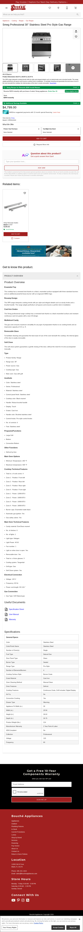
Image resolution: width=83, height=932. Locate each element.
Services (14, 840)
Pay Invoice (21, 2)
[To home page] (18, 8)
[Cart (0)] (75, 7)
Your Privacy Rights (9, 927)
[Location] (58, 7)
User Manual (14, 614)
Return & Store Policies (19, 854)
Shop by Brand (16, 837)
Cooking (14, 21)
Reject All (73, 927)
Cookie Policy (38, 923)
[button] (6, 7)
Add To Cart (41, 138)
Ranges (21, 21)
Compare (17, 238)
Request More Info (42, 144)
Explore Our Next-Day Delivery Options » (47, 2)
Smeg (12, 118)
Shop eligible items (71, 91)
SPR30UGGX (12, 120)
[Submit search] (77, 14)
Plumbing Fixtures (17, 826)
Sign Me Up (41, 800)
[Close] (79, 919)
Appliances (6, 21)
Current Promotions (18, 832)
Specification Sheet (16, 609)
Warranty (12, 619)
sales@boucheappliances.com (26, 873)
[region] (41, 924)
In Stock (14, 829)
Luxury (13, 835)
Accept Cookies (58, 927)
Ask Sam (41, 168)
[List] (49, 7)
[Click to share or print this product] (76, 31)
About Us (14, 848)
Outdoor (14, 824)
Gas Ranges (30, 21)
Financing (14, 843)
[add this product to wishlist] (76, 36)
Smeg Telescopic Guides (11, 223)
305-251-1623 (22, 871)
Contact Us (15, 851)
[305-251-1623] (67, 7)
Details (75, 87)
